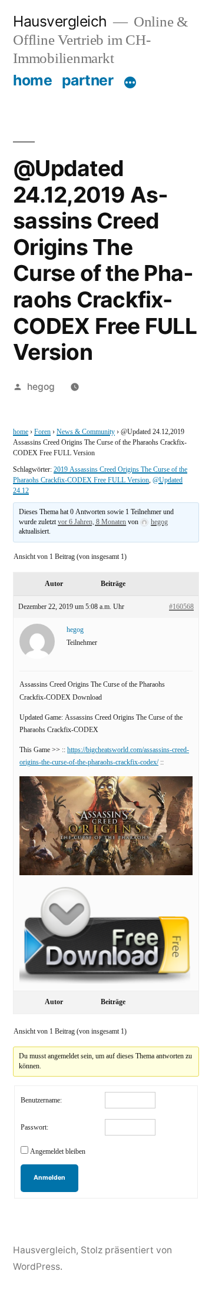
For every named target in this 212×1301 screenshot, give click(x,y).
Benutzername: (41, 1100)
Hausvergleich (60, 21)
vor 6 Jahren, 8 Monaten (92, 522)
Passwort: (34, 1127)
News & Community (86, 432)
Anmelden (49, 1177)
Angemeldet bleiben (57, 1151)
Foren (42, 432)
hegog (41, 386)
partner (88, 80)
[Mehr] (130, 82)
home (32, 80)
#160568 (181, 607)
